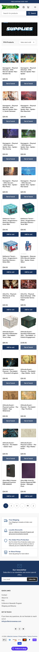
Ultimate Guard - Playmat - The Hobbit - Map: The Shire (28, 407)
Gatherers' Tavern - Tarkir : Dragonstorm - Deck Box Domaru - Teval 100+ (28, 221)
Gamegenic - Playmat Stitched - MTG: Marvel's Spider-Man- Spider (28, 71)
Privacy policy (22, 636)
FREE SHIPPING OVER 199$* (19, 1)
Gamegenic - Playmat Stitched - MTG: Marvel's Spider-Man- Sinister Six (10, 71)
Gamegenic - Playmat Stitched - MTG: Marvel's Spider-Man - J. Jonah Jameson (10, 108)
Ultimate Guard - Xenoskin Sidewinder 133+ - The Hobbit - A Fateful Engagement (28, 334)
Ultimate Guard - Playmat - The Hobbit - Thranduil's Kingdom (10, 371)
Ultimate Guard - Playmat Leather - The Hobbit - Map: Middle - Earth (28, 445)
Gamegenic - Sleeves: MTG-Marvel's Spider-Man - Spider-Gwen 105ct (28, 259)
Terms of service (32, 636)
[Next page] (33, 506)
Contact (4, 595)
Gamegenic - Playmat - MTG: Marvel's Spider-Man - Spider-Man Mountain (28, 108)
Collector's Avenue (12, 636)
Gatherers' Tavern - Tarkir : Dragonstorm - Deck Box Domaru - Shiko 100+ (10, 259)
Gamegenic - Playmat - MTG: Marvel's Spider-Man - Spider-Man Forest (28, 146)
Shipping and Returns (9, 606)
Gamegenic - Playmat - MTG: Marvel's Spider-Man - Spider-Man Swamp (10, 146)
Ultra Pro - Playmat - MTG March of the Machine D (10, 296)
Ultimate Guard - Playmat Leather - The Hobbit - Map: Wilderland (10, 408)
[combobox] (19, 13)
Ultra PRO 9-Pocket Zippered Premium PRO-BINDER (9, 482)
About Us (5, 598)
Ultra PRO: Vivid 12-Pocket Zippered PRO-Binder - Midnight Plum (28, 483)
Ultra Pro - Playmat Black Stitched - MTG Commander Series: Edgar (28, 297)
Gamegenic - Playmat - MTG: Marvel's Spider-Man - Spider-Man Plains (10, 184)
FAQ (3, 600)
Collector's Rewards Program (12, 603)
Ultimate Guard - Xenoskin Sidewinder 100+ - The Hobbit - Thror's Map (10, 334)
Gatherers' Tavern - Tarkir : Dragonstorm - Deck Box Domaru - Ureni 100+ (10, 221)
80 (28, 506)
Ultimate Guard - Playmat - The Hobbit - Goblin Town (10, 444)
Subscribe (32, 579)
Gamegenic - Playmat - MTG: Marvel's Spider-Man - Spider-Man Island (28, 184)
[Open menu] (35, 7)
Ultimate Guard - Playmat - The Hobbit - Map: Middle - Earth (28, 371)
